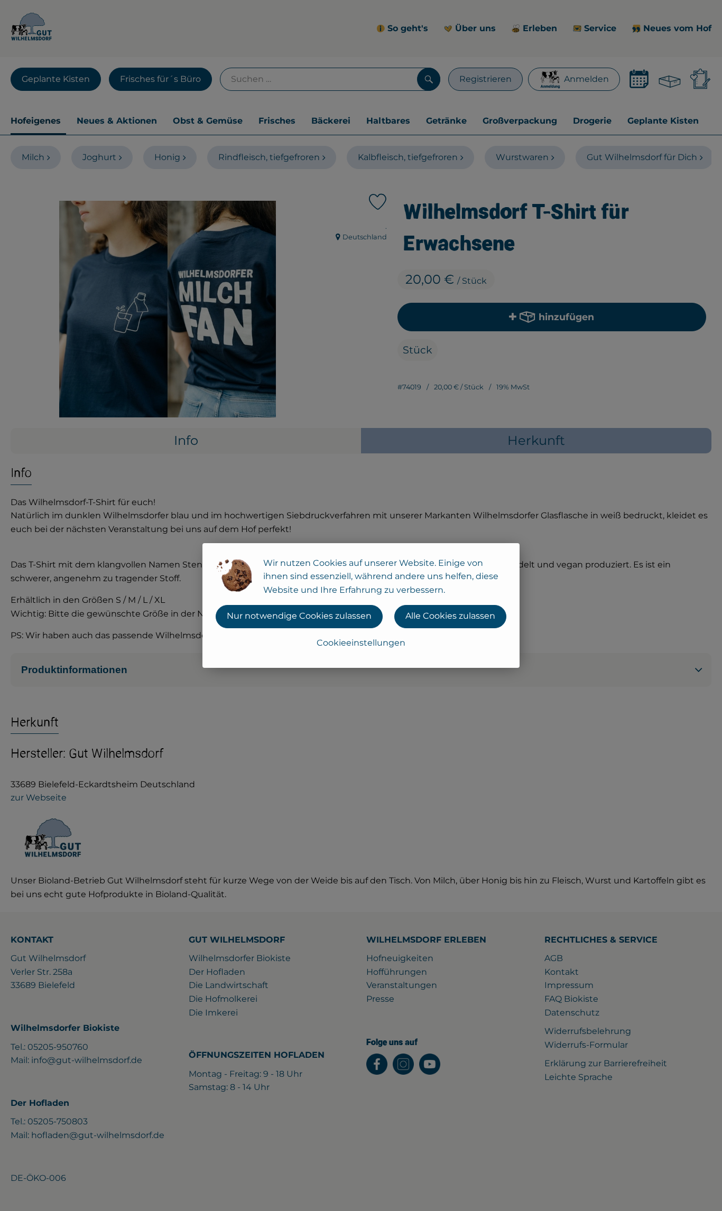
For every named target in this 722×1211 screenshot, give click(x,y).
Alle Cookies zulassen (450, 616)
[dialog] (361, 605)
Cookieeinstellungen (361, 643)
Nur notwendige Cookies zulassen (299, 616)
